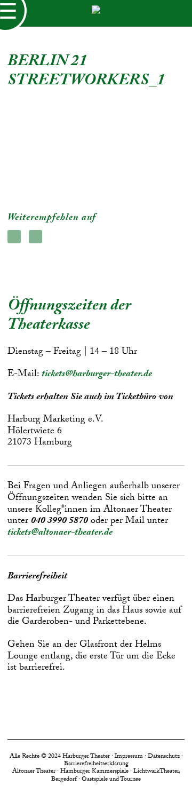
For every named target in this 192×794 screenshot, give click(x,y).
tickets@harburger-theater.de (97, 375)
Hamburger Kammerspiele (94, 771)
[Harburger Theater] (96, 13)
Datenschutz (164, 756)
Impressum (129, 756)
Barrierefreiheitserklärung (96, 764)
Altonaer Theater (33, 771)
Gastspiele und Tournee (111, 779)
